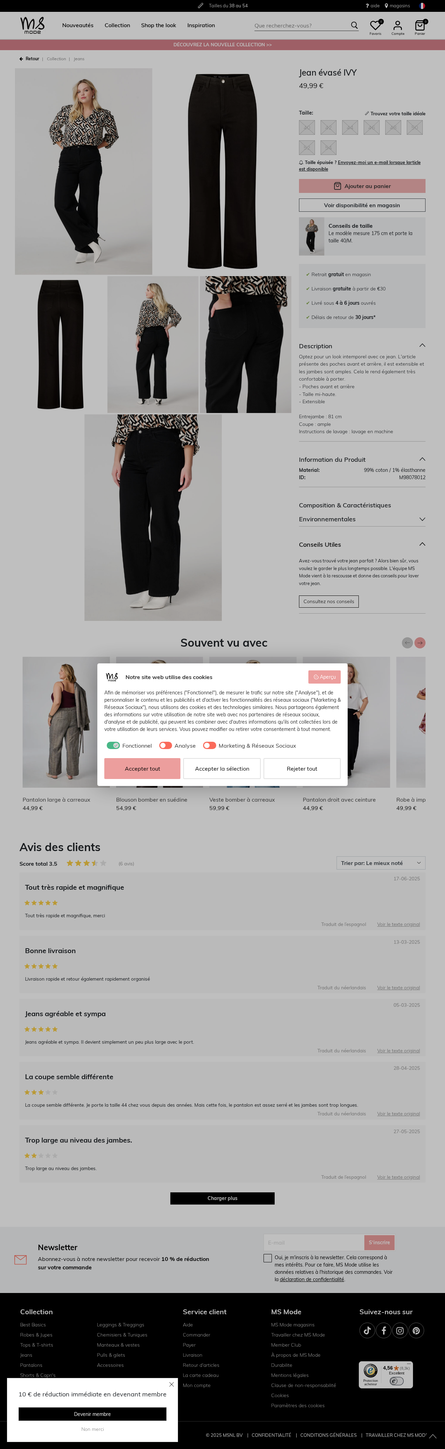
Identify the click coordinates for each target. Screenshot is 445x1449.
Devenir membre (92, 1414)
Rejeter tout (302, 768)
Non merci (92, 1429)
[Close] (172, 1384)
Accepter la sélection (222, 768)
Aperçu (328, 677)
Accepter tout (142, 768)
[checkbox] (128, 745)
